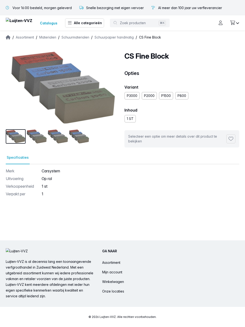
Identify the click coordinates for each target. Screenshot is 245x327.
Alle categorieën (88, 23)
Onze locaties (113, 291)
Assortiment (111, 262)
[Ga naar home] (19, 23)
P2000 (149, 96)
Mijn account (112, 272)
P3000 (132, 96)
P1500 (166, 96)
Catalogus (48, 23)
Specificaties (18, 157)
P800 (182, 96)
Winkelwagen (113, 282)
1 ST (130, 119)
